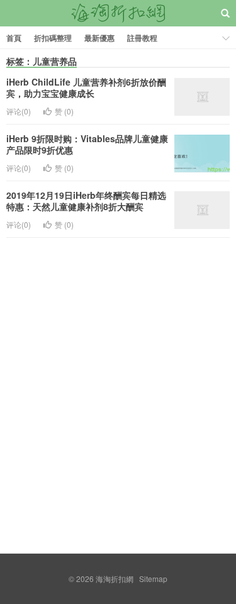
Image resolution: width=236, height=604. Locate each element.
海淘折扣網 (118, 13)
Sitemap (153, 578)
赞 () (64, 111)
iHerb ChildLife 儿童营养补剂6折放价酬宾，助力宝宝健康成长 (86, 87)
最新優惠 (99, 37)
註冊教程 (142, 37)
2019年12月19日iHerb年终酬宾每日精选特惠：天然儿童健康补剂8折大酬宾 (86, 201)
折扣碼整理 (53, 37)
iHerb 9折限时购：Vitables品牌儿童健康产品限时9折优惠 (87, 144)
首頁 (13, 37)
